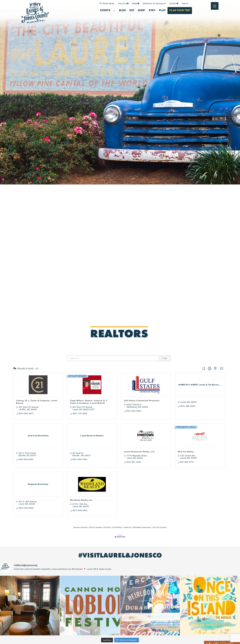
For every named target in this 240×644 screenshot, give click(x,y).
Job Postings (117, 527)
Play (162, 10)
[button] (14, 368)
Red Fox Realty (186, 451)
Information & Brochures (142, 527)
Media (135, 3)
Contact (173, 3)
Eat (131, 10)
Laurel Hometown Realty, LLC (139, 451)
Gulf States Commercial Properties (142, 400)
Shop (141, 10)
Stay (152, 10)
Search (185, 3)
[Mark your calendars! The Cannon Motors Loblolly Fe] (90, 605)
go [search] (166, 358)
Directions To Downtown (154, 3)
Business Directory (81, 527)
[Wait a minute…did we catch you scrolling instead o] (30, 605)
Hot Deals (107, 527)
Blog (122, 10)
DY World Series (106, 3)
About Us (122, 3)
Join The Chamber (159, 527)
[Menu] (214, 6)
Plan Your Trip (179, 10)
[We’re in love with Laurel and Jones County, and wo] (150, 605)
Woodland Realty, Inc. (81, 500)
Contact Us (127, 527)
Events (105, 10)
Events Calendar (95, 527)
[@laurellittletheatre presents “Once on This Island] (210, 605)
